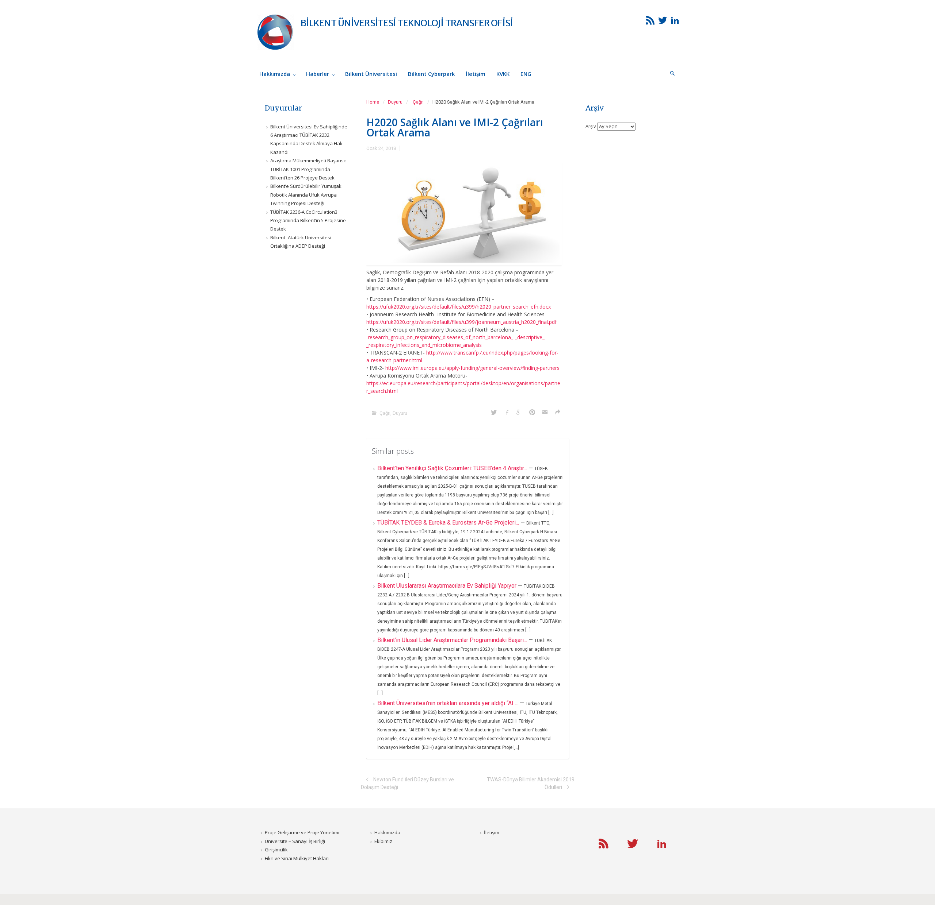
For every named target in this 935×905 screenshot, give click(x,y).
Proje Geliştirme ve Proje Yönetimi (302, 832)
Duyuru (395, 102)
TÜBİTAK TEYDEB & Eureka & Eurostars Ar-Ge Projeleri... (448, 522)
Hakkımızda (387, 832)
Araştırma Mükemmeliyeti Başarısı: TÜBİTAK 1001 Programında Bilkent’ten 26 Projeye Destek (308, 169)
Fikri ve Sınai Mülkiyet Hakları (297, 858)
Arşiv (590, 126)
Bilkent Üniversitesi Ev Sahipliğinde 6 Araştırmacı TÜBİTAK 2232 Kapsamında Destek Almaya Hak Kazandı (308, 139)
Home (372, 102)
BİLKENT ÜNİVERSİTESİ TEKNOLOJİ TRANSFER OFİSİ (407, 23)
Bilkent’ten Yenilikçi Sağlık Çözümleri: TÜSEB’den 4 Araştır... (452, 468)
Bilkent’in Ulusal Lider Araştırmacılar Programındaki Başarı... (452, 640)
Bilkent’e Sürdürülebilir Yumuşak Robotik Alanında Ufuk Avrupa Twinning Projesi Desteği (305, 194)
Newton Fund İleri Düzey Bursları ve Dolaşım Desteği (407, 783)
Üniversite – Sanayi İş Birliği (295, 841)
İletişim (491, 832)
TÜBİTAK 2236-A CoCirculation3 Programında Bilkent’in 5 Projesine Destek (308, 220)
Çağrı (418, 102)
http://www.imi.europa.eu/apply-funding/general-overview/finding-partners (472, 367)
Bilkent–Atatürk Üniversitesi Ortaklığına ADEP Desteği (300, 241)
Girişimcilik (276, 849)
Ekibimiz (383, 841)
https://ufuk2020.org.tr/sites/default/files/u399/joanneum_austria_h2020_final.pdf (461, 321)
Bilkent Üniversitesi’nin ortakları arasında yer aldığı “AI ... (448, 703)
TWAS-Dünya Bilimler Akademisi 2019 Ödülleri (531, 783)
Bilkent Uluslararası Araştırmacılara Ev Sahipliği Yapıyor (447, 585)
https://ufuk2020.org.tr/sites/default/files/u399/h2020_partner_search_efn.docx (458, 306)
